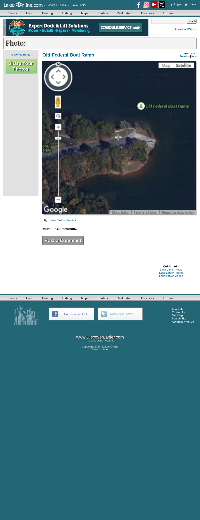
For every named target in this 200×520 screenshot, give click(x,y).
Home (192, 4)
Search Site (179, 318)
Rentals (102, 13)
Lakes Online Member (62, 220)
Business (147, 13)
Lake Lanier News (171, 269)
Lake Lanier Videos (171, 275)
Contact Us (179, 312)
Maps (84, 13)
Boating (47, 13)
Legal (105, 349)
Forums (168, 13)
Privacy (95, 349)
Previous (185, 56)
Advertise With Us (186, 29)
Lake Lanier (79, 4)
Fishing (67, 13)
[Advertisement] (20, 134)
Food (29, 13)
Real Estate (124, 13)
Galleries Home (20, 54)
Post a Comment (63, 240)
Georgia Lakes (57, 4)
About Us (177, 309)
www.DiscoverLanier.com (100, 337)
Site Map (177, 315)
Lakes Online (110, 346)
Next (194, 56)
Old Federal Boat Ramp (68, 54)
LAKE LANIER (97, 341)
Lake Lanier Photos (171, 272)
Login (177, 4)
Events (12, 13)
